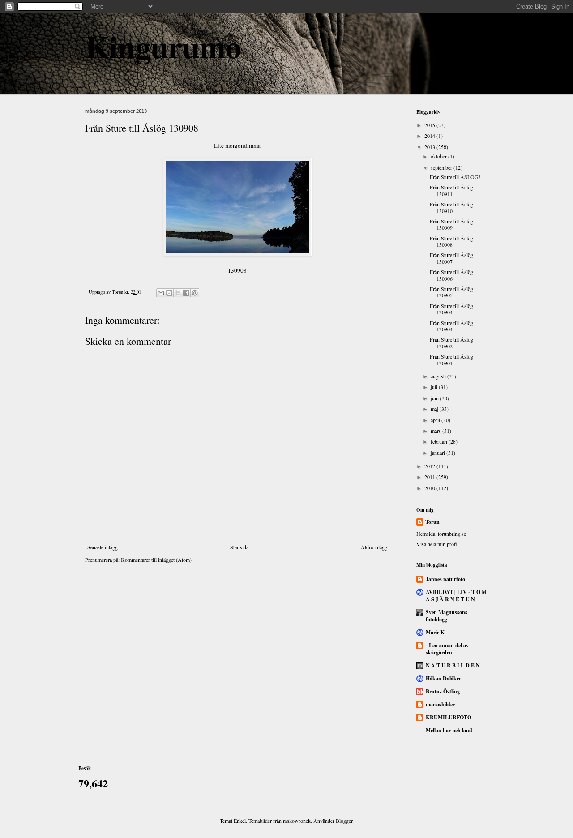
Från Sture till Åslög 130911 (451, 190)
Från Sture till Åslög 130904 (451, 309)
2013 (430, 146)
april (436, 419)
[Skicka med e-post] (160, 292)
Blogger (344, 820)
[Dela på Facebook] (186, 292)
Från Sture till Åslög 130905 (451, 292)
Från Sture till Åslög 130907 (451, 258)
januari (438, 452)
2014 (430, 135)
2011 (430, 476)
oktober (439, 156)
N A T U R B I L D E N (453, 665)
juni (435, 398)
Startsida (239, 547)
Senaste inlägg (102, 547)
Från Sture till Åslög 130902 (451, 342)
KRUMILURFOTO (448, 717)
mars (436, 430)
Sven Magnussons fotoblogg (446, 615)
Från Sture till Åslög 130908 (451, 241)
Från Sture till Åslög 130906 (451, 275)
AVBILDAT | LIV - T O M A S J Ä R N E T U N (456, 595)
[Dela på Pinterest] (194, 292)
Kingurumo (163, 46)
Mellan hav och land (449, 730)
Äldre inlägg (374, 547)
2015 (430, 124)
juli (435, 386)
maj (435, 408)
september (442, 167)
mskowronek (297, 820)
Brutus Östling (443, 691)
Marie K (435, 632)
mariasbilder (440, 704)
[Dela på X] (177, 292)
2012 (430, 466)
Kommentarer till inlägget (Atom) (156, 559)
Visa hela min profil (437, 543)
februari (440, 441)
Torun (432, 522)
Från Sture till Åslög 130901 (451, 359)
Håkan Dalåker (443, 678)
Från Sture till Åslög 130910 (451, 207)
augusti (439, 376)
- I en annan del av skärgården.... (447, 648)
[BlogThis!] (169, 292)
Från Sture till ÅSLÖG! (455, 176)
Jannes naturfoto (445, 579)
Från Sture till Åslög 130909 (451, 224)
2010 (430, 488)
